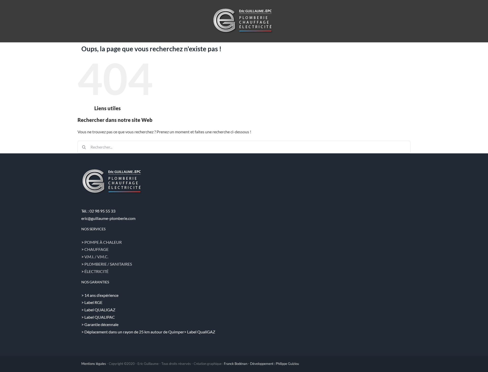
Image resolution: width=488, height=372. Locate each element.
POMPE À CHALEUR (103, 242)
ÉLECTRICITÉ (96, 271)
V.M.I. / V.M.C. (96, 256)
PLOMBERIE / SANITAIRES (108, 264)
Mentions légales (93, 364)
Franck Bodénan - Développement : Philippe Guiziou (261, 364)
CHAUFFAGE (96, 249)
